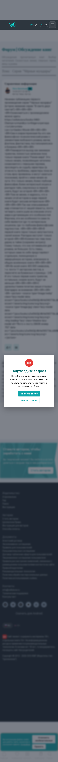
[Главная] (12, 24)
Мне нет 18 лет (29, 400)
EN (36, 25)
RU (31, 25)
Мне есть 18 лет (29, 393)
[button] (52, 24)
